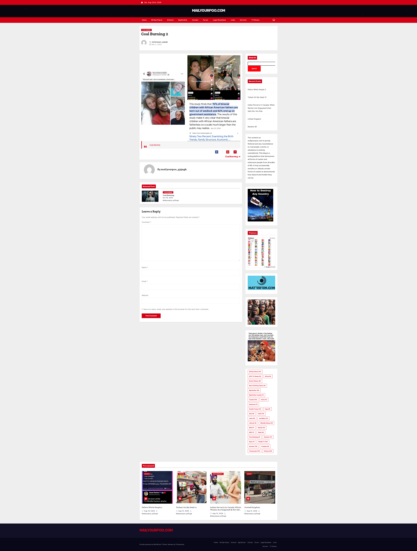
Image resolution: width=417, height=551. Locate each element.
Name (145, 267)
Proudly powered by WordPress (150, 544)
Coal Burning (146, 30)
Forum (205, 20)
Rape (252, 441)
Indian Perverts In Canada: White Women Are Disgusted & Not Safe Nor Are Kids (261, 108)
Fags (267, 409)
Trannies (265, 446)
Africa (268, 376)
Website (145, 295)
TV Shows (255, 20)
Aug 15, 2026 (183, 511)
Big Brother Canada (256, 395)
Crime (264, 399)
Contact (195, 20)
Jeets (252, 418)
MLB (251, 427)
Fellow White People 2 (257, 89)
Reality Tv (263, 441)
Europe (249, 474)
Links (233, 20)
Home (144, 20)
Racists (147, 474)
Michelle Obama (266, 423)
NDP (251, 432)
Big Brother (182, 20)
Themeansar (180, 544)
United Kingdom (254, 119)
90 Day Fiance (156, 20)
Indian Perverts (218, 474)
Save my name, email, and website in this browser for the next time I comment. (176, 309)
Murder (261, 427)
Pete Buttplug (254, 437)
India (261, 413)
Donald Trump (255, 409)
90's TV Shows (255, 376)
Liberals (252, 423)
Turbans (268, 451)
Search (252, 57)
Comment (146, 222)
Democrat (253, 404)
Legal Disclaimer (219, 20)
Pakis (261, 432)
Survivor (243, 20)
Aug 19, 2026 (149, 511)
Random (268, 437)
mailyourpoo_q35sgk (160, 42)
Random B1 (252, 127)
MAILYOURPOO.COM (208, 10)
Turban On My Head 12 (257, 97)
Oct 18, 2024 (168, 198)
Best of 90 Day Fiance (257, 385)
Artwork (170, 20)
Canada (253, 399)
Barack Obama (255, 381)
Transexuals (254, 451)
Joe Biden (263, 418)
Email (145, 281)
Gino (251, 413)
